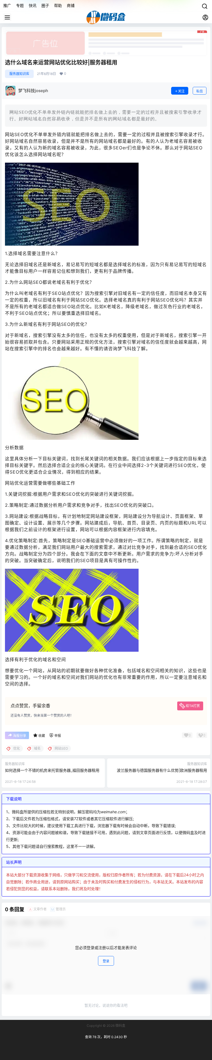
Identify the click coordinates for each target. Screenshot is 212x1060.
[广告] (106, 33)
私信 (199, 91)
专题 (20, 5)
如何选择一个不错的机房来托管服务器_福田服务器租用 (52, 770)
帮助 (58, 5)
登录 (106, 961)
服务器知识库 (19, 74)
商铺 (71, 5)
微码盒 (120, 1025)
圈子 (45, 5)
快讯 (32, 5)
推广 (7, 5)
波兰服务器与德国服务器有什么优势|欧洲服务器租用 (162, 770)
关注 (181, 91)
